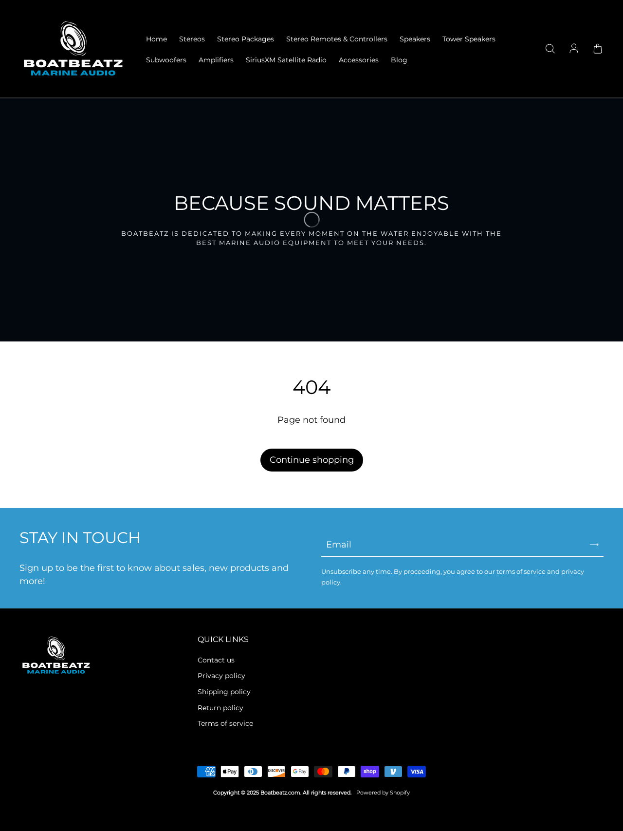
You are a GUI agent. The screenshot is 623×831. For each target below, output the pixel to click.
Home (156, 39)
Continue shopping (312, 459)
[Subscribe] (594, 544)
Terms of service (225, 723)
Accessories (359, 60)
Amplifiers (216, 60)
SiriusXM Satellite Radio (286, 60)
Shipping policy (224, 691)
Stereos (192, 39)
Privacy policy (221, 675)
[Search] (550, 49)
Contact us (216, 660)
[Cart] (598, 49)
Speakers (415, 39)
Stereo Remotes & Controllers (336, 39)
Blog (399, 60)
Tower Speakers (468, 39)
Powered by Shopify (383, 793)
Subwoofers (166, 60)
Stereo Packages (245, 39)
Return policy (220, 707)
